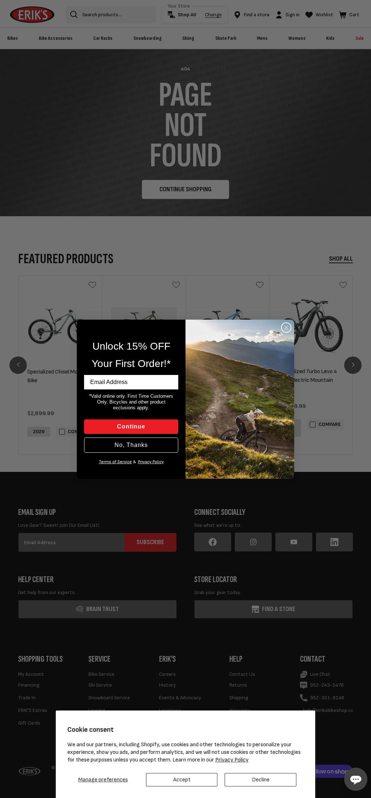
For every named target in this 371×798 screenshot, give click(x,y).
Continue (131, 426)
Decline (261, 779)
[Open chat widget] (355, 779)
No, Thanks (131, 445)
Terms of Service (115, 462)
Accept (182, 779)
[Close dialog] (286, 327)
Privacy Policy (232, 759)
